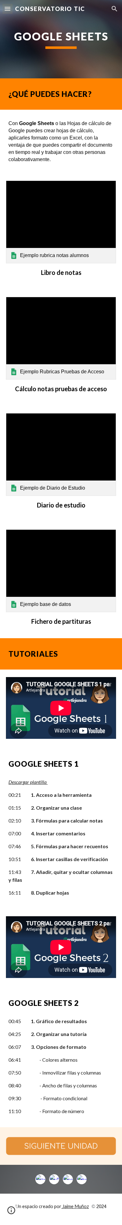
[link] (61, 222)
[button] (7, 8)
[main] (61, 39)
